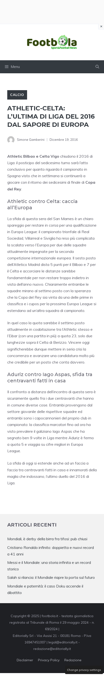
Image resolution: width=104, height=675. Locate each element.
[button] (97, 66)
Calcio (17, 95)
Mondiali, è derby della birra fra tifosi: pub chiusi (47, 538)
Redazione (73, 660)
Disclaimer (25, 660)
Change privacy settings (84, 670)
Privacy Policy (48, 660)
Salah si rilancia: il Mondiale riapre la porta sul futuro (51, 577)
